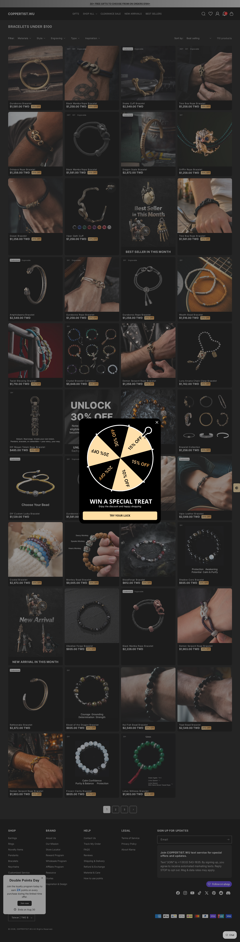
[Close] (157, 422)
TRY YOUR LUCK (120, 515)
